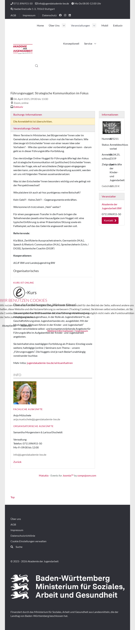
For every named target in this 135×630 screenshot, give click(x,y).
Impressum (81, 330)
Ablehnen (26, 325)
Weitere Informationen (60, 330)
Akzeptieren (9, 325)
